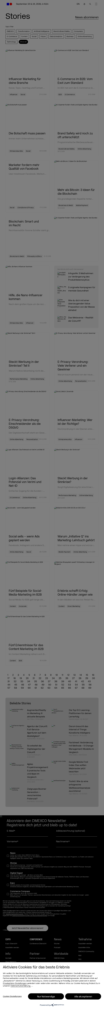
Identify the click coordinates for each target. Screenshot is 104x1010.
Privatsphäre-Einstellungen (15, 983)
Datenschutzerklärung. (21, 986)
